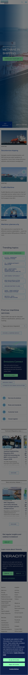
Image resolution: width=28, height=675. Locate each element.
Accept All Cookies (14, 660)
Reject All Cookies (14, 664)
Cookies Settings (14, 669)
